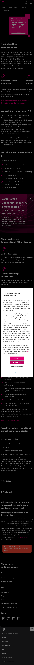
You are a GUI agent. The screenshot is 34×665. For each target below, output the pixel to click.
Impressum (17, 372)
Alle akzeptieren (17, 358)
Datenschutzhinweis (17, 370)
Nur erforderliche (17, 362)
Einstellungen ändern (17, 366)
